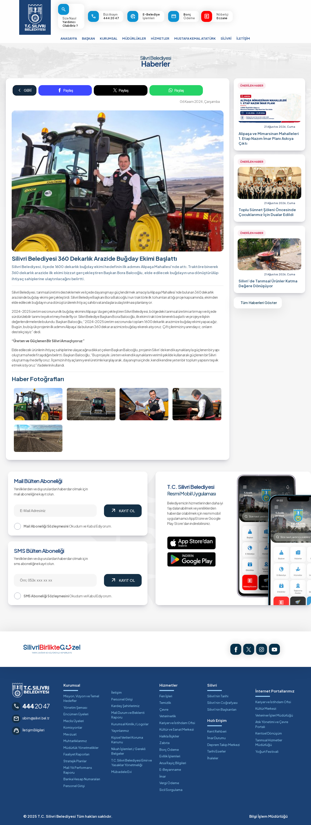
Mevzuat (70, 734)
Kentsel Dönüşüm (268, 733)
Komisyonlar (72, 727)
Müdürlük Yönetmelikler (80, 748)
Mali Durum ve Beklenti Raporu (128, 715)
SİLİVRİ (226, 38)
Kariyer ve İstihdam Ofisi (177, 723)
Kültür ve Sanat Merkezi (176, 729)
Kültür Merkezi (265, 708)
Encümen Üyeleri (75, 714)
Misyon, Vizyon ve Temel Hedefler (81, 698)
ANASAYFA (68, 38)
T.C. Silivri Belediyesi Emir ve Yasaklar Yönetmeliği (131, 762)
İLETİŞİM (243, 38)
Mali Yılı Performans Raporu (77, 770)
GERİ (24, 90)
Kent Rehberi (216, 731)
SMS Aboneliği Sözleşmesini (46, 596)
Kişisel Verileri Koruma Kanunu (127, 739)
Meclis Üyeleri (73, 721)
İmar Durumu (216, 738)
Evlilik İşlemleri (169, 756)
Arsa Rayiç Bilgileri (172, 763)
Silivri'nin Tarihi (217, 696)
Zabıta (164, 743)
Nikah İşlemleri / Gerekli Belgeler (128, 751)
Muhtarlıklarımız (75, 741)
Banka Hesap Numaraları (81, 779)
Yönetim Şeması (75, 707)
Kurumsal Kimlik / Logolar (129, 724)
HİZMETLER (160, 38)
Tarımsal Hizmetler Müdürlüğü (268, 742)
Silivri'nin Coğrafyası (222, 703)
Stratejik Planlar (74, 761)
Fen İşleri (165, 696)
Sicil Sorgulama (170, 790)
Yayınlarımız (120, 731)
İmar (162, 776)
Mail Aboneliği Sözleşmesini (46, 526)
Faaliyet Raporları (76, 754)
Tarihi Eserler (216, 751)
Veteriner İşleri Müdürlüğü (274, 715)
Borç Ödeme (169, 750)
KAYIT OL (123, 510)
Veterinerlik (167, 716)
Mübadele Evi (121, 772)
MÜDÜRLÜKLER (134, 38)
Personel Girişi (74, 786)
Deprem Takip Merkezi (223, 745)
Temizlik (165, 703)
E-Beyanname (170, 769)
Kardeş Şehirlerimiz (125, 706)
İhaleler (212, 758)
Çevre (163, 709)
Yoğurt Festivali (266, 751)
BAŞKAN (88, 38)
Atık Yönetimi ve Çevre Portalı (271, 724)
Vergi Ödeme (169, 783)
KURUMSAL (108, 38)
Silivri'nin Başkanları (221, 709)
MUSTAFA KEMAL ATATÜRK (195, 38)
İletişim (116, 692)
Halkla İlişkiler (169, 736)
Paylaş (68, 90)
